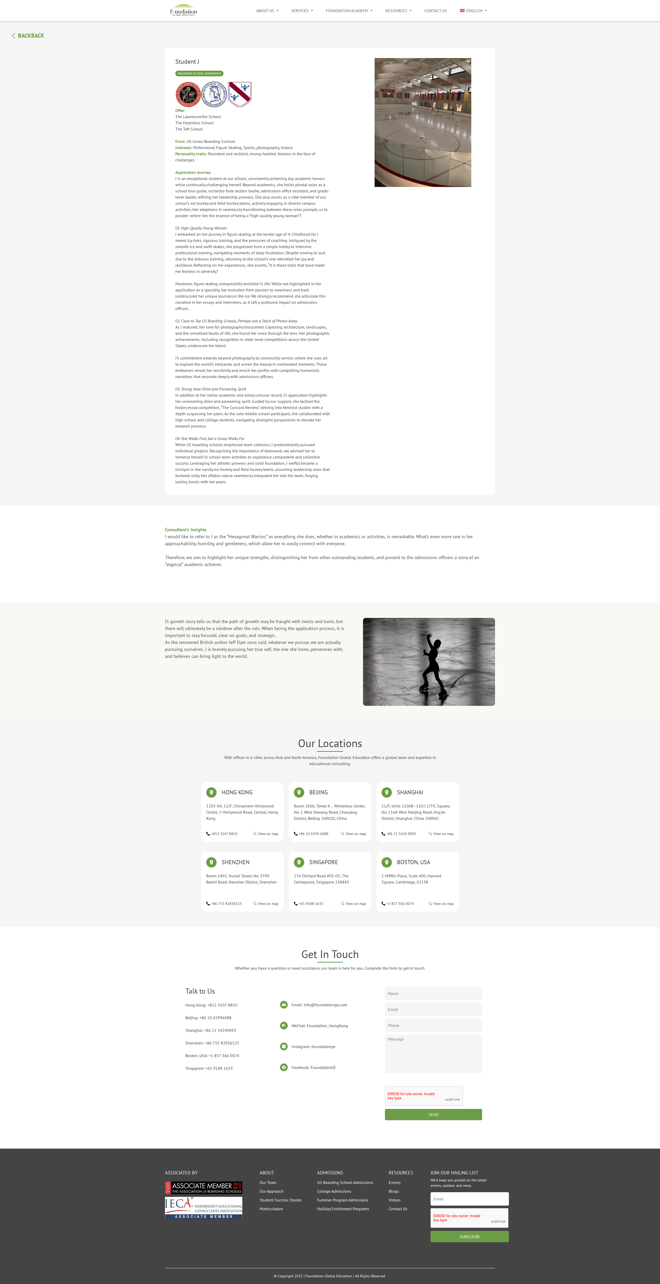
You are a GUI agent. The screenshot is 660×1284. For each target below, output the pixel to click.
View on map (268, 833)
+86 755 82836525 (226, 903)
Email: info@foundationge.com (319, 1004)
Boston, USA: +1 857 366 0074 (212, 1055)
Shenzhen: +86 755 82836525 (212, 1042)
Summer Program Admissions (342, 1200)
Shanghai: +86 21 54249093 (210, 1030)
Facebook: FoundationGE (314, 1067)
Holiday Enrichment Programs (343, 1208)
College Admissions (334, 1191)
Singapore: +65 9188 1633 (209, 1068)
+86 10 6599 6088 (313, 833)
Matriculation (271, 1208)
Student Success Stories (281, 1200)
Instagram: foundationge (313, 1046)
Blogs (394, 1191)
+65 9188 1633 (311, 903)
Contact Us (435, 10)
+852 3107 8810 (224, 833)
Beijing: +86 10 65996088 (208, 1017)
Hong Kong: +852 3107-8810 (211, 1005)
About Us (265, 10)
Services (300, 10)
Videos (395, 1200)
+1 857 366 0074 (400, 903)
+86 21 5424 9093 (401, 833)
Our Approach (272, 1191)
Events (395, 1182)
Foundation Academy (347, 10)
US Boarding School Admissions (345, 1182)
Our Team (268, 1182)
